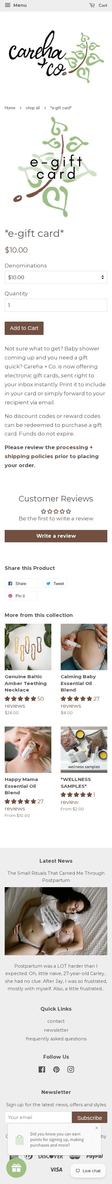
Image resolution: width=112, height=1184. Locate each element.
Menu (19, 5)
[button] (21, 699)
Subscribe (89, 1118)
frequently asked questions (56, 1039)
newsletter (56, 1030)
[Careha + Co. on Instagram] (70, 1070)
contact (56, 1021)
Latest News (56, 861)
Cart (102, 5)
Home (10, 108)
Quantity (16, 293)
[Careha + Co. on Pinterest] (56, 1070)
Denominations (26, 265)
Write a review (56, 536)
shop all (33, 108)
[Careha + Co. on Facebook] (41, 1070)
